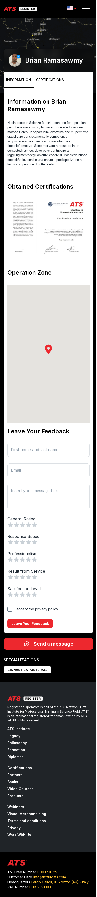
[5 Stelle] (34, 525)
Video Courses (20, 789)
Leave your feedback (30, 623)
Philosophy (17, 743)
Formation (16, 750)
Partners (15, 775)
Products (15, 796)
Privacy (14, 828)
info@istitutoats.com (49, 877)
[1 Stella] (10, 525)
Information (18, 80)
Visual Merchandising (26, 814)
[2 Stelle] (16, 525)
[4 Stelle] (28, 525)
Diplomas (15, 757)
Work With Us (19, 835)
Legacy (13, 736)
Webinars (15, 807)
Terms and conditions (26, 821)
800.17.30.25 (47, 872)
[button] (48, 349)
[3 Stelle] (22, 525)
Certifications (50, 80)
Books (12, 782)
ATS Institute (18, 729)
